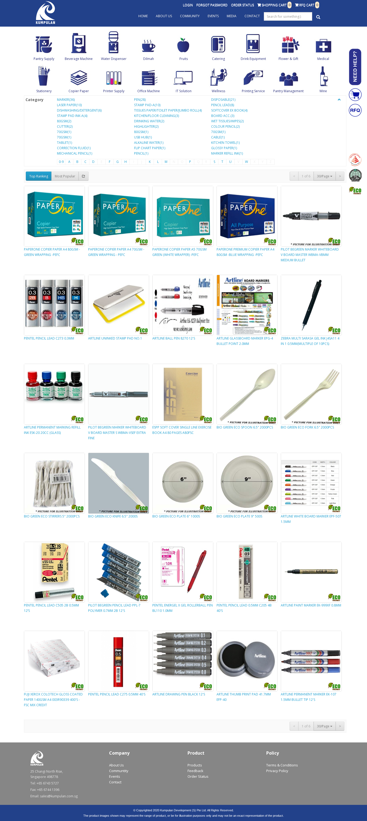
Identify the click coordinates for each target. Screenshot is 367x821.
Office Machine (148, 91)
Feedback (195, 770)
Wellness (218, 91)
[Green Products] (355, 190)
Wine (323, 91)
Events (213, 16)
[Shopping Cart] (355, 94)
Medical (323, 58)
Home (143, 16)
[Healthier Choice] (355, 159)
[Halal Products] (355, 175)
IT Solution (184, 91)
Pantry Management (288, 91)
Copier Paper (79, 91)
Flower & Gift (288, 58)
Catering (218, 58)
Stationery (44, 91)
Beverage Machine (79, 58)
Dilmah (148, 58)
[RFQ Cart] (355, 110)
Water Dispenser (114, 58)
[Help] (355, 66)
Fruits (183, 58)
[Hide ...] (339, 99)
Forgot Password (212, 5)
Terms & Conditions (282, 765)
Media (231, 16)
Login (188, 5)
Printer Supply (113, 91)
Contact (252, 16)
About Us (164, 16)
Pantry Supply (44, 58)
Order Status (242, 5)
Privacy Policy (277, 770)
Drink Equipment (253, 58)
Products (195, 765)
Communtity (118, 770)
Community (190, 16)
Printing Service (253, 91)
